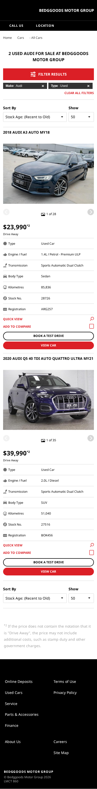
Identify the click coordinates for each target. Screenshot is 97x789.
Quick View (13, 319)
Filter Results (52, 74)
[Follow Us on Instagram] (43, 667)
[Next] (90, 212)
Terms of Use (65, 681)
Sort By (9, 107)
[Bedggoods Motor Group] (16, 10)
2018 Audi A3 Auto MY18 (26, 132)
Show (73, 107)
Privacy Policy (65, 692)
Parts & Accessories (22, 714)
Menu (92, 26)
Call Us (16, 25)
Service (11, 703)
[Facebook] (2, 37)
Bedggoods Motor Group (66, 10)
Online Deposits (19, 681)
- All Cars (35, 37)
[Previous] (6, 212)
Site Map (61, 752)
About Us (13, 741)
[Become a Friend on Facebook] (54, 667)
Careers (60, 741)
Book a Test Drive (48, 336)
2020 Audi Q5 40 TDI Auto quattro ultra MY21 (48, 358)
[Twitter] (7, 37)
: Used (59, 86)
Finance (11, 725)
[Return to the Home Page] (81, 776)
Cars (20, 37)
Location (45, 25)
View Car (48, 345)
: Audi (14, 86)
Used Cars (14, 692)
